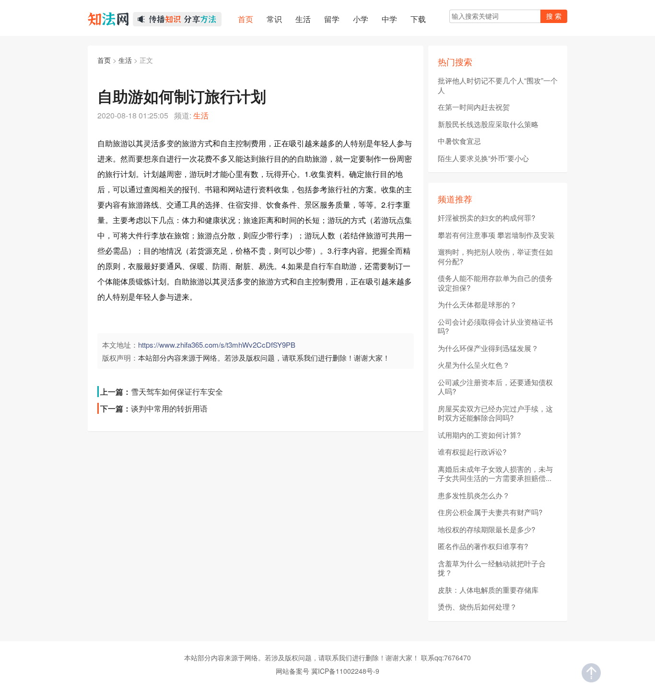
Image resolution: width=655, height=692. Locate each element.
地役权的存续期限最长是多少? (486, 529)
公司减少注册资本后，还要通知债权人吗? (495, 386)
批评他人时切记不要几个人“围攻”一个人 (498, 85)
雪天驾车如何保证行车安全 (177, 391)
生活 (125, 60)
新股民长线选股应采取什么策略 (488, 124)
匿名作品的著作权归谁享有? (483, 546)
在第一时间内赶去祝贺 (474, 107)
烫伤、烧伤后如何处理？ (477, 606)
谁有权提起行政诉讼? (472, 452)
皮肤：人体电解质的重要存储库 (488, 590)
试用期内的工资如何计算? (479, 435)
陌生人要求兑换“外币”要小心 (483, 158)
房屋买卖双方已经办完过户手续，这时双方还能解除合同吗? (495, 413)
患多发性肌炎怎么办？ (474, 495)
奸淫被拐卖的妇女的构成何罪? (486, 218)
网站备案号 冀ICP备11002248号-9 (327, 671)
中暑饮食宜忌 (459, 141)
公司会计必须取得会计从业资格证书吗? (495, 326)
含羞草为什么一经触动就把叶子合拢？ (492, 568)
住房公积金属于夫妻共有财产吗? (490, 512)
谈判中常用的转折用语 (169, 408)
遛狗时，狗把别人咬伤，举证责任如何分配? (495, 256)
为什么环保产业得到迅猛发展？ (488, 348)
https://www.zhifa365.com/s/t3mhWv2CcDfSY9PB (216, 345)
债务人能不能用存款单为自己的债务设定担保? (495, 282)
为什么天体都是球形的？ (477, 304)
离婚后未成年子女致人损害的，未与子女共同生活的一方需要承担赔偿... (495, 473)
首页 (104, 60)
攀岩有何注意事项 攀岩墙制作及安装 (496, 235)
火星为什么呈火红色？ (474, 365)
